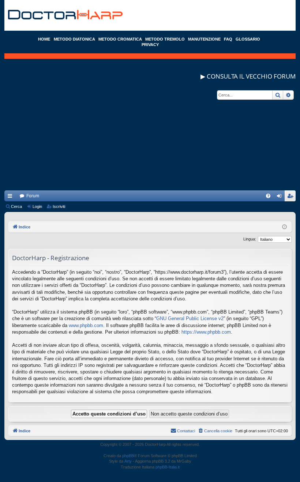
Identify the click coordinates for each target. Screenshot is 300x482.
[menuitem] (268, 195)
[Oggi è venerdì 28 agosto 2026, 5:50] (284, 227)
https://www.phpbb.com (206, 332)
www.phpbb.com (86, 325)
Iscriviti (59, 206)
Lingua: (249, 239)
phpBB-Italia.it (167, 467)
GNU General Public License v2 (190, 318)
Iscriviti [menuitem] (292, 197)
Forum (32, 195)
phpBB (128, 455)
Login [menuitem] (281, 197)
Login (37, 206)
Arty (128, 461)
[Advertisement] (150, 139)
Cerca (16, 206)
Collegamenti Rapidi (11, 197)
